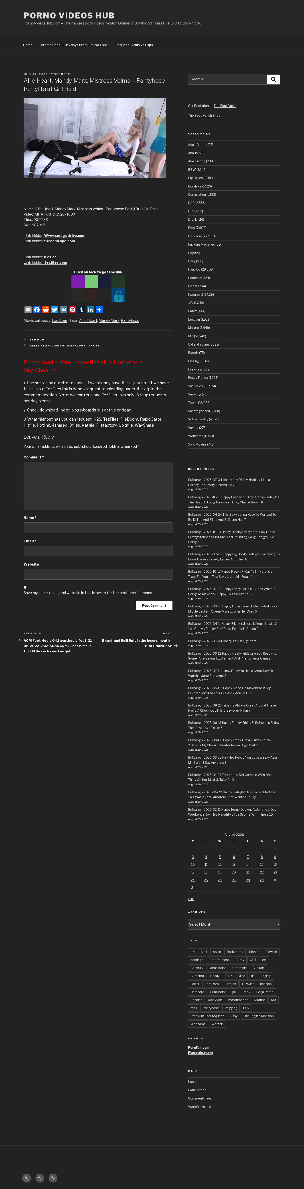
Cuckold (259, 968)
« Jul (191, 899)
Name (30, 518)
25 (206, 880)
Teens (192, 403)
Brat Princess (219, 960)
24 (193, 880)
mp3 (194, 1008)
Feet (191, 228)
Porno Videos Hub (69, 15)
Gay (191, 253)
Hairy (191, 261)
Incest (193, 286)
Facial (195, 984)
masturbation (238, 1000)
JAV (190, 303)
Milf (190, 336)
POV (246, 1008)
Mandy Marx (109, 320)
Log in (192, 1081)
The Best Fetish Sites (204, 115)
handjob (266, 984)
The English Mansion (258, 1016)
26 (220, 880)
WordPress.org (199, 1107)
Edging (265, 976)
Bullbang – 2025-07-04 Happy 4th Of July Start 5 (223, 641)
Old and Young (198, 344)
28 (248, 880)
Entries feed (197, 1090)
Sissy (233, 1016)
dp (253, 976)
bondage (197, 960)
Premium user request (207, 1016)
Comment (34, 457)
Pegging (231, 1008)
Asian (217, 952)
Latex (192, 311)
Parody (193, 352)
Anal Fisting (196, 161)
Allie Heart (88, 320)
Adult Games (197, 145)
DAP (191, 203)
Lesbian (194, 319)
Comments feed (200, 1098)
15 (261, 864)
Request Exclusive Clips (134, 45)
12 (219, 864)
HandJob (194, 269)
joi (234, 992)
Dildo (241, 976)
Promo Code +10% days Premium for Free (74, 45)
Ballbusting (235, 952)
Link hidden (54, 236)
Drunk (192, 219)
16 (275, 864)
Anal (191, 153)
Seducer (62, 74)
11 (206, 864)
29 (262, 880)
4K (193, 952)
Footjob (230, 984)
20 (234, 872)
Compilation (197, 194)
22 (262, 872)
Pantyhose (130, 320)
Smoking (194, 394)
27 (234, 880)
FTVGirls (248, 984)
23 (275, 872)
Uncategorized (199, 411)
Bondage (195, 186)
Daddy (214, 976)
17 (193, 872)
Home (27, 45)
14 (248, 864)
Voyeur (193, 428)
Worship (217, 1024)
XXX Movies (197, 444)
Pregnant (195, 369)
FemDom (59, 320)
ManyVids (215, 1000)
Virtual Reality (198, 419)
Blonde (254, 952)
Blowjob (271, 952)
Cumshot (197, 976)
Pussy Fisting (198, 377)
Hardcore (195, 278)
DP (190, 211)
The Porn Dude (225, 106)
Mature (193, 328)
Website (31, 564)
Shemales (195, 386)
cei (264, 960)
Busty (239, 960)
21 (247, 872)
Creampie (239, 968)
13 (233, 864)
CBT (253, 960)
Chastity (197, 968)
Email (30, 541)
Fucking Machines (201, 244)
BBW (192, 169)
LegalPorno (265, 992)
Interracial (195, 294)
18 (206, 872)
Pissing (193, 361)
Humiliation (218, 992)
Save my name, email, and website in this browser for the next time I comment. (90, 593)
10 (193, 864)
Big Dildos (195, 178)
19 (219, 872)
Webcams (195, 436)
